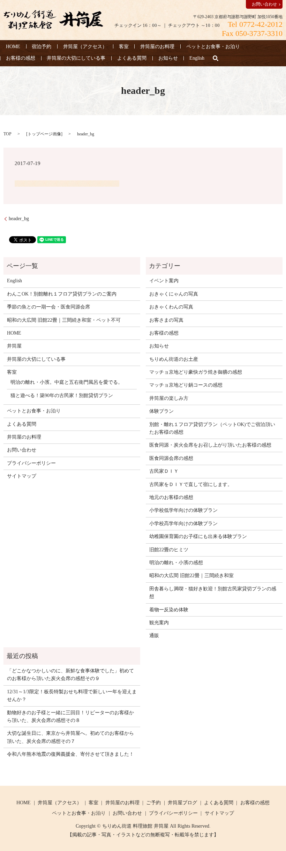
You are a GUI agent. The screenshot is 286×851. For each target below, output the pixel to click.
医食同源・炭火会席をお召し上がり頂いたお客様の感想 (210, 445)
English (196, 58)
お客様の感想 (20, 58)
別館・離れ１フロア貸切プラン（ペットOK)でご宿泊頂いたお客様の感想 (212, 428)
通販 (154, 635)
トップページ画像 (44, 134)
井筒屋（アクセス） (85, 46)
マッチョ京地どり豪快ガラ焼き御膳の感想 (195, 372)
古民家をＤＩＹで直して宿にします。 (190, 484)
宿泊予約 (41, 46)
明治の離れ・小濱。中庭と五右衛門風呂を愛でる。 (66, 382)
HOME (13, 46)
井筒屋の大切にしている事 (76, 58)
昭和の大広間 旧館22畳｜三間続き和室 (191, 575)
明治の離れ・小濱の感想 (176, 562)
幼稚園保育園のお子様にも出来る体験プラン (198, 536)
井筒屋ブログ (182, 802)
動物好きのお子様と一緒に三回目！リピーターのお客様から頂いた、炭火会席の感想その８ (70, 716)
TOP (7, 134)
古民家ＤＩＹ (164, 471)
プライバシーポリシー (31, 463)
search (215, 58)
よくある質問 (131, 58)
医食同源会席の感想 (171, 458)
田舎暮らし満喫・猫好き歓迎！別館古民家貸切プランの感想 (212, 592)
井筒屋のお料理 (157, 46)
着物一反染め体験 (168, 609)
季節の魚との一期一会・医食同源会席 (48, 306)
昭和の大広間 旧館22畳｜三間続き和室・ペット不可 (64, 320)
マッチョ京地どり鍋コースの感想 (186, 385)
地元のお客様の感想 (171, 497)
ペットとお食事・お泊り (213, 46)
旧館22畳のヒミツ (168, 549)
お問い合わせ (264, 4)
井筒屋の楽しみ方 (168, 398)
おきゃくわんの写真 (171, 306)
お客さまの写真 (166, 320)
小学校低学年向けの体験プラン (183, 510)
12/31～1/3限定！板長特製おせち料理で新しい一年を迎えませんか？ (72, 695)
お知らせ (168, 58)
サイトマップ (21, 476)
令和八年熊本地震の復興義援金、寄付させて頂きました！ (70, 754)
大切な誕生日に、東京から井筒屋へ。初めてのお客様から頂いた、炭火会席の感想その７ (70, 737)
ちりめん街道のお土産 (173, 359)
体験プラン (161, 411)
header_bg (19, 218)
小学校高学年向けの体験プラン (183, 523)
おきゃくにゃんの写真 (173, 294)
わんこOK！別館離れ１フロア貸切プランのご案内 (61, 294)
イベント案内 (164, 280)
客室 (124, 46)
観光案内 (159, 622)
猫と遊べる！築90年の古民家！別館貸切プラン (61, 395)
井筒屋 (14, 346)
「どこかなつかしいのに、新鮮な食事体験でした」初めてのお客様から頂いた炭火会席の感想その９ (70, 674)
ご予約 (153, 802)
